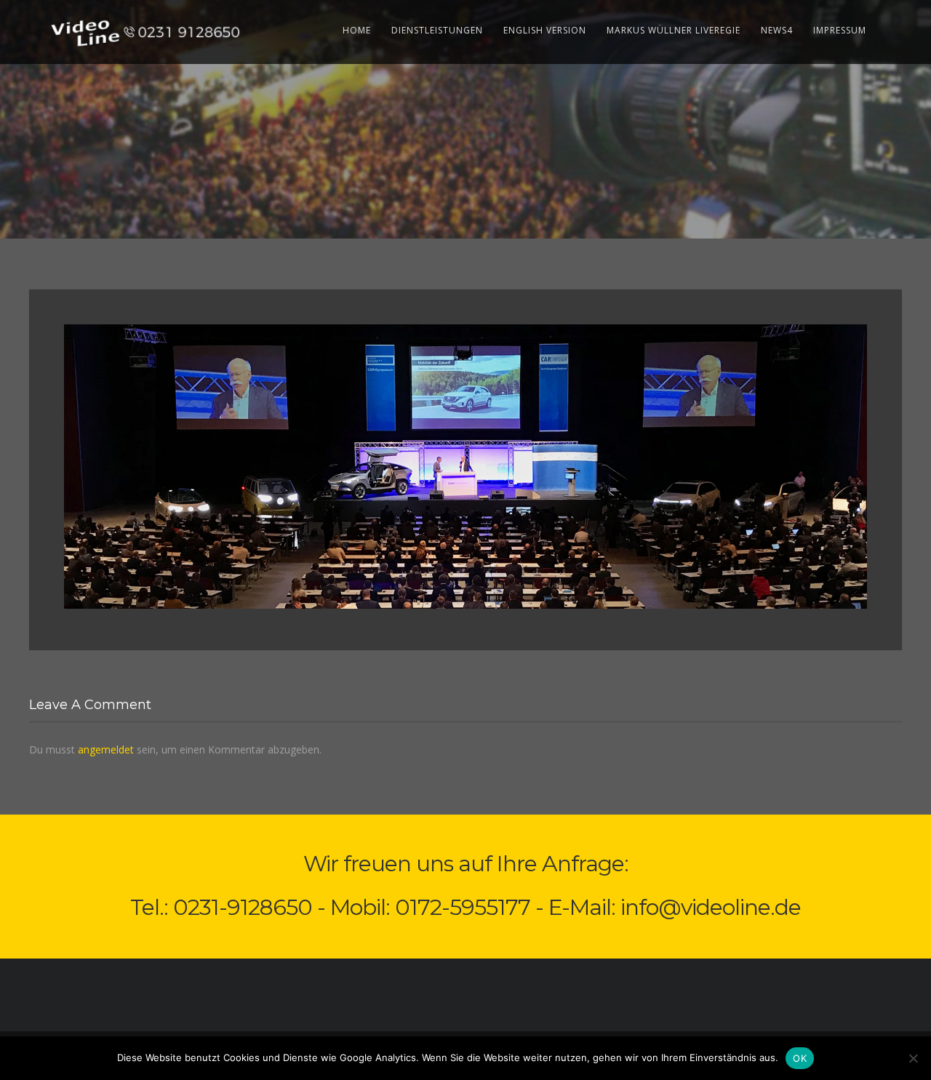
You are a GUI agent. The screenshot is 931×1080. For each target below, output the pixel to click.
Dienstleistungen (437, 30)
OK (800, 1058)
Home (357, 30)
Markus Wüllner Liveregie (673, 30)
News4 (777, 30)
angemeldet (106, 749)
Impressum (839, 30)
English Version (544, 30)
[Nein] (913, 1058)
